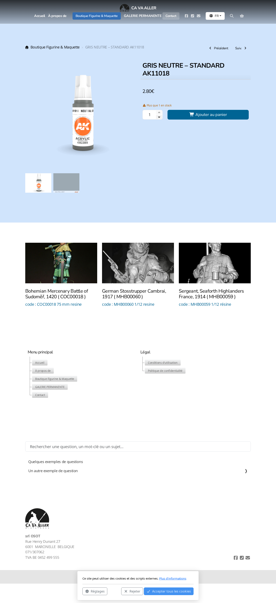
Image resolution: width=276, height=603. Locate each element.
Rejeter (135, 591)
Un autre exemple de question (53, 470)
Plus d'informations (172, 578)
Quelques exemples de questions (55, 461)
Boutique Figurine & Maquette (55, 47)
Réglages (98, 591)
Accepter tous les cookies (171, 591)
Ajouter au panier (210, 114)
